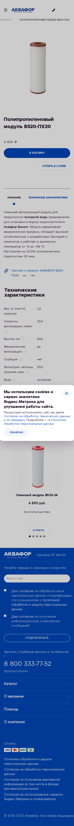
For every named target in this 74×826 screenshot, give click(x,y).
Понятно (16, 433)
